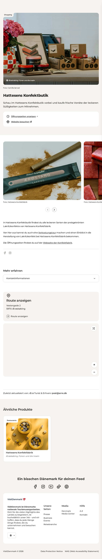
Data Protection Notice (52, 551)
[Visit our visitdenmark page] (51, 486)
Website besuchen (20, 122)
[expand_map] (94, 328)
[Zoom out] (94, 372)
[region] (51, 350)
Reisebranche (50, 524)
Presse (47, 514)
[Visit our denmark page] (35, 486)
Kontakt (83, 515)
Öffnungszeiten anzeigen (23, 116)
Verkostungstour (47, 232)
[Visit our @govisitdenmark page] (58, 486)
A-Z (81, 511)
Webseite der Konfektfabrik (57, 243)
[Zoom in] (94, 364)
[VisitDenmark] (16, 499)
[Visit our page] (43, 486)
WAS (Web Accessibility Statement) (82, 551)
